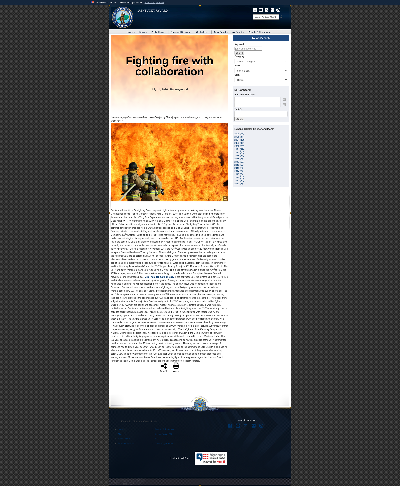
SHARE (164, 370)
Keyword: (240, 44)
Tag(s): (238, 108)
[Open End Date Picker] (284, 104)
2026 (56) (239, 133)
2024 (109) (239, 139)
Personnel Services (180, 32)
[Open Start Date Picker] (284, 99)
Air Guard (237, 32)
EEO (157, 439)
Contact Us (201, 32)
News (142, 32)
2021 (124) (239, 149)
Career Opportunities (164, 443)
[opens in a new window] (255, 9)
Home (130, 32)
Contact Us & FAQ (163, 434)
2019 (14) (239, 155)
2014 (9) (238, 171)
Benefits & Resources (259, 32)
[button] (156, 2)
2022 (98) (239, 146)
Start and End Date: (244, 94)
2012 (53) (239, 177)
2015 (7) (238, 167)
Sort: (237, 74)
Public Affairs (157, 32)
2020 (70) (239, 152)
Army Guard (220, 32)
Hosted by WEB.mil (179, 458)
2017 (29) (239, 161)
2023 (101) (239, 142)
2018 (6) (238, 158)
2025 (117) (239, 136)
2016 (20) (239, 164)
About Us (122, 434)
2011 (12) (239, 180)
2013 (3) (238, 174)
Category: (240, 56)
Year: (237, 65)
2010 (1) (238, 183)
